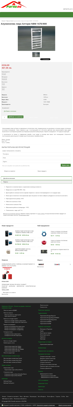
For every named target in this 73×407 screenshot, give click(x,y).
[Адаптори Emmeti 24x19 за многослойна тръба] (8, 251)
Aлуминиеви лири (9, 367)
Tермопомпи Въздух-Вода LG (48, 315)
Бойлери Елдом (8, 381)
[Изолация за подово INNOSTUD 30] (44, 251)
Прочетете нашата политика (46, 405)
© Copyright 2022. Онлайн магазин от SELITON (14, 401)
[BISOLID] (62, 264)
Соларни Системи (44, 354)
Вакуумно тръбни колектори (47, 358)
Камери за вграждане (9, 324)
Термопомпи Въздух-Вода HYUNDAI (49, 317)
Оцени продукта (42, 171)
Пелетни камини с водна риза (13, 314)
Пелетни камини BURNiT (10, 310)
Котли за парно (7, 338)
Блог (67, 396)
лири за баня (41, 213)
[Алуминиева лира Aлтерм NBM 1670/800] (36, 50)
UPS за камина (43, 380)
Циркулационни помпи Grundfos (49, 377)
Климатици (42, 348)
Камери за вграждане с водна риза (14, 328)
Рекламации (33, 396)
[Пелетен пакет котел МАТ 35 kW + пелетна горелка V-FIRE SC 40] (8, 233)
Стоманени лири (8, 372)
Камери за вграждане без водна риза (15, 326)
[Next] (70, 264)
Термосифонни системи (46, 360)
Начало (3, 21)
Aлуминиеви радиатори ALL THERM (14, 349)
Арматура (42, 339)
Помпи (40, 371)
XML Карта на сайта (7, 398)
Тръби (42, 331)
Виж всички (5, 294)
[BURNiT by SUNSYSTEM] (46, 264)
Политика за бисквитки (20, 398)
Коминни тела (43, 383)
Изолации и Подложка (46, 329)
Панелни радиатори (9, 353)
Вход (21, 396)
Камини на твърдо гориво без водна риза (16, 322)
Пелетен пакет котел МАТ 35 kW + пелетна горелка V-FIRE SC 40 (24, 231)
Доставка (26, 396)
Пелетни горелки (44, 310)
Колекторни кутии (45, 335)
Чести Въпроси (42, 396)
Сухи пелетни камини (10, 316)
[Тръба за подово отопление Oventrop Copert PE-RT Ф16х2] (44, 233)
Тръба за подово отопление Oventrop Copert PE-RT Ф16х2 (59, 232)
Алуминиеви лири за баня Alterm (14, 369)
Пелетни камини (8, 313)
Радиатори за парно (45, 342)
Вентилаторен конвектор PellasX (12, 362)
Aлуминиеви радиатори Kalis (12, 351)
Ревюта (5, 182)
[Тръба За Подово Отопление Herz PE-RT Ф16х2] (44, 242)
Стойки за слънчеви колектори (48, 364)
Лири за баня (9, 21)
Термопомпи (42, 313)
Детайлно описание (9, 178)
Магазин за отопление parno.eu (11, 213)
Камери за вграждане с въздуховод (14, 329)
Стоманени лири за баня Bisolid (13, 375)
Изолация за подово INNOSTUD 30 (60, 250)
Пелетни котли (44, 305)
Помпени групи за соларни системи (49, 366)
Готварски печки (8, 332)
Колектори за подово (45, 333)
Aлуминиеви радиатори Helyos (13, 346)
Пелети (40, 389)
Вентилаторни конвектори (11, 356)
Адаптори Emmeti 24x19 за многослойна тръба (23, 249)
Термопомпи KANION (45, 321)
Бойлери (5, 378)
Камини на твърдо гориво (11, 318)
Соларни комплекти (45, 362)
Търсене (58, 396)
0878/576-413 (67, 9)
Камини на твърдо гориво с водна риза (15, 320)
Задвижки (42, 337)
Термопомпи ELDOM (45, 323)
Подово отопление (44, 326)
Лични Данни (50, 396)
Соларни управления (46, 368)
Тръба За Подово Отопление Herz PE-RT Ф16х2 (59, 241)
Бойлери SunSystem (9, 383)
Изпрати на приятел (9, 171)
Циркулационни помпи (46, 374)
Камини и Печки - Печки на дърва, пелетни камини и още (16, 307)
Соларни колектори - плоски (47, 356)
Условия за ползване (13, 396)
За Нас (63, 396)
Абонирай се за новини (9, 292)
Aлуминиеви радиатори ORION (13, 348)
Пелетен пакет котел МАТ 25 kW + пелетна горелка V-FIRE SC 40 (24, 240)
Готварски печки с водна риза (13, 334)
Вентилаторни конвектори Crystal (13, 358)
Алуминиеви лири (24, 215)
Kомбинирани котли (9, 343)
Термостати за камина (45, 351)
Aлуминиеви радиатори (46, 344)
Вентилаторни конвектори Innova (13, 360)
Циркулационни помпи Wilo (48, 375)
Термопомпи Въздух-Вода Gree (48, 319)
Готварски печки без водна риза (13, 335)
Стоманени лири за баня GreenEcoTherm (16, 374)
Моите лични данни (65, 405)
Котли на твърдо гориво (10, 341)
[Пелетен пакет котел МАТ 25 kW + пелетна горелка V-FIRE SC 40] (8, 242)
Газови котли (43, 307)
